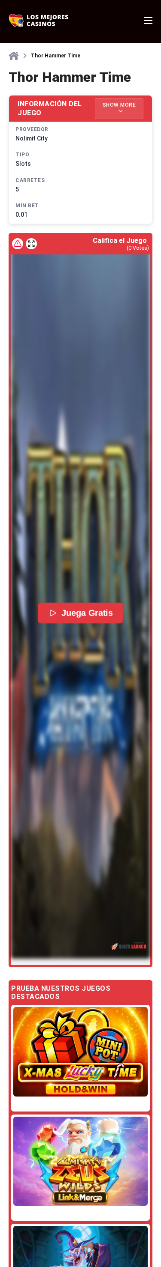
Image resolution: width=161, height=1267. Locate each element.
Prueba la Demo (80, 1051)
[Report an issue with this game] (17, 243)
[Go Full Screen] (31, 243)
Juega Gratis (87, 613)
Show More (119, 105)
